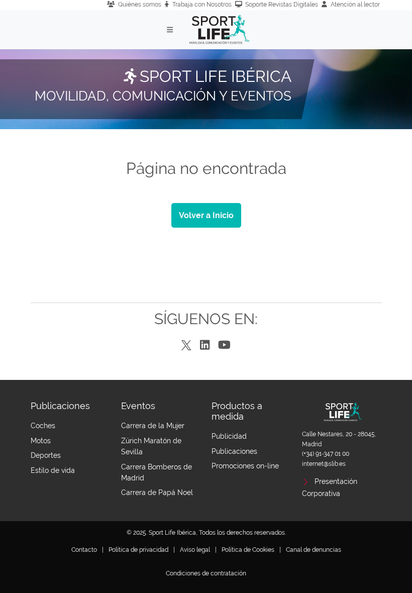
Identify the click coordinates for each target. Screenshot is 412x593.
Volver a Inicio (206, 215)
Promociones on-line (245, 466)
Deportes (46, 455)
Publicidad (229, 436)
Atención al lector (355, 4)
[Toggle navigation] (170, 30)
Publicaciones (234, 451)
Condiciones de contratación (206, 573)
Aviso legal (195, 549)
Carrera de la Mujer (152, 426)
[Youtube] (224, 345)
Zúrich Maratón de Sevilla (151, 446)
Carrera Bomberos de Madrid (156, 472)
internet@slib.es (324, 463)
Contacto (84, 549)
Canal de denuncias (313, 549)
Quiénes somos (139, 4)
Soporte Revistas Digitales (281, 4)
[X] (186, 346)
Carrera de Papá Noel (157, 492)
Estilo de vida (53, 470)
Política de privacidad (138, 549)
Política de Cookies (248, 549)
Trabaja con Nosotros (202, 4)
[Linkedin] (204, 345)
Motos (41, 441)
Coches (43, 426)
